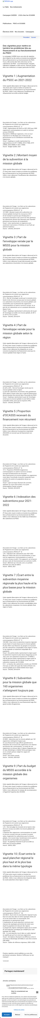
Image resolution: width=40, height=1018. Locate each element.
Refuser (17, 1014)
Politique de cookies (19, 1009)
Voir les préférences (31, 1014)
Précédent (26, 37)
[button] (37, 992)
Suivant (33, 37)
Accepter (7, 1014)
